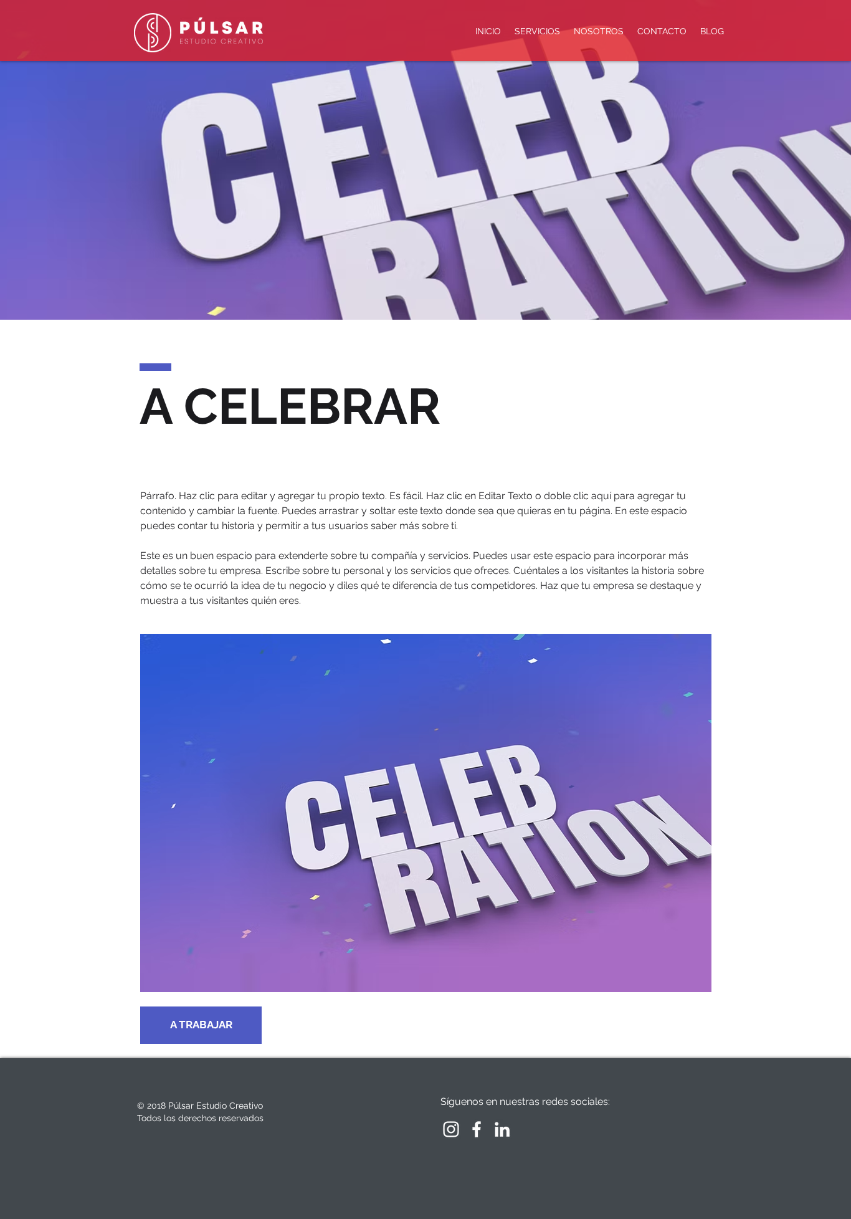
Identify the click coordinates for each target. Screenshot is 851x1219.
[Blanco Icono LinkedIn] (502, 1129)
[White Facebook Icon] (476, 1129)
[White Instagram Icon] (451, 1129)
